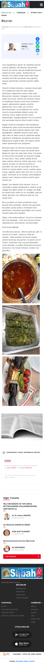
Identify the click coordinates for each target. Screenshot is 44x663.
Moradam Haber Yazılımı (25, 661)
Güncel (33, 606)
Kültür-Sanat (35, 619)
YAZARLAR (20, 13)
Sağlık (33, 622)
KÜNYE (4, 606)
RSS (7, 654)
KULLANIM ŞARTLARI (9, 609)
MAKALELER (6, 13)
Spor (33, 616)
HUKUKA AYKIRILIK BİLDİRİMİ (12, 616)
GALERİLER (20, 591)
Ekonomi (34, 609)
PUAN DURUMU (22, 598)
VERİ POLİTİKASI (7, 612)
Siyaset (33, 612)
